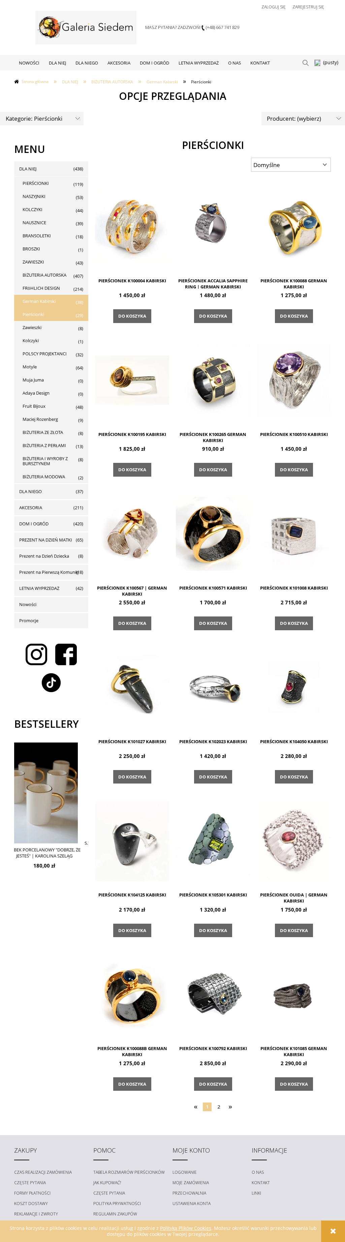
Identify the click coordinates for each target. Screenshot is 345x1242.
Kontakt (261, 1183)
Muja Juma (33, 380)
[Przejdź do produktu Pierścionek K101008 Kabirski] (294, 533)
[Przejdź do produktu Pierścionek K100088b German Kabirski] (132, 994)
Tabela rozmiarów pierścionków (129, 1172)
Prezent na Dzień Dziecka (44, 556)
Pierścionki (33, 314)
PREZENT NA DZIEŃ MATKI (45, 540)
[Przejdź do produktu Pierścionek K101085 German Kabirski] (294, 994)
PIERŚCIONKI (36, 183)
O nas (258, 1172)
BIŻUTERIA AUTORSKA (44, 275)
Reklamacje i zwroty (36, 1214)
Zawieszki (32, 327)
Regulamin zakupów (115, 1214)
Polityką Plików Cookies (185, 1228)
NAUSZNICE (34, 222)
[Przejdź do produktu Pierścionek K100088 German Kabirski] (294, 226)
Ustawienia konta (191, 1203)
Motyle (30, 367)
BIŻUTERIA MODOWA (44, 477)
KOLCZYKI (32, 209)
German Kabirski (39, 301)
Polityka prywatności (117, 1203)
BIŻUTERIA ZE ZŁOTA (43, 432)
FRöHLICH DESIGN (41, 288)
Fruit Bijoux (34, 406)
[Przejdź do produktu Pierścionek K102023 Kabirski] (213, 687)
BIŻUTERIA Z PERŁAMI (44, 445)
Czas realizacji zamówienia (43, 1172)
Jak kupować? (107, 1183)
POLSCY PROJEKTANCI (45, 354)
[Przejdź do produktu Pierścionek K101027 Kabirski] (132, 687)
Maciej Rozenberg (40, 419)
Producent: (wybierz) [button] (294, 118)
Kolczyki (31, 340)
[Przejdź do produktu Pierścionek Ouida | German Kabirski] (294, 840)
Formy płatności (32, 1193)
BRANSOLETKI (37, 236)
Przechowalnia (189, 1193)
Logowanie (184, 1172)
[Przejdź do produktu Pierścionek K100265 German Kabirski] (213, 380)
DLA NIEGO (30, 491)
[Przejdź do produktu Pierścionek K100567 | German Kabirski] (132, 533)
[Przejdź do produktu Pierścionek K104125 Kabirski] (132, 840)
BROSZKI (31, 249)
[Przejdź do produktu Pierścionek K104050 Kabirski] (294, 687)
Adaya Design (36, 393)
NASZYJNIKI (34, 196)
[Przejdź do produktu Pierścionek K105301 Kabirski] (213, 840)
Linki (256, 1193)
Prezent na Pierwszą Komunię (49, 572)
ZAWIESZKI (33, 262)
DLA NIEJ (27, 169)
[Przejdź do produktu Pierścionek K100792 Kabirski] (213, 994)
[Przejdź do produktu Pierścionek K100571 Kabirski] (213, 533)
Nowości (27, 604)
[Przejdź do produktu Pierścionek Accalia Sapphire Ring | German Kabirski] (213, 226)
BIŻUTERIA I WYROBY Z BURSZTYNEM (45, 461)
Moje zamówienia (190, 1183)
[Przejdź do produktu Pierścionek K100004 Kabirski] (132, 226)
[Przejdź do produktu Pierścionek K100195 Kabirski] (132, 380)
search (306, 63)
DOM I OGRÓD (34, 524)
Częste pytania (30, 1183)
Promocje (28, 620)
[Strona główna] (86, 27)
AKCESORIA (30, 508)
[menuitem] (29, 63)
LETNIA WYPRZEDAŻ (39, 588)
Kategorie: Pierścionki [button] (34, 118)
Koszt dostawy (31, 1203)
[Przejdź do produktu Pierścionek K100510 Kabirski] (294, 380)
